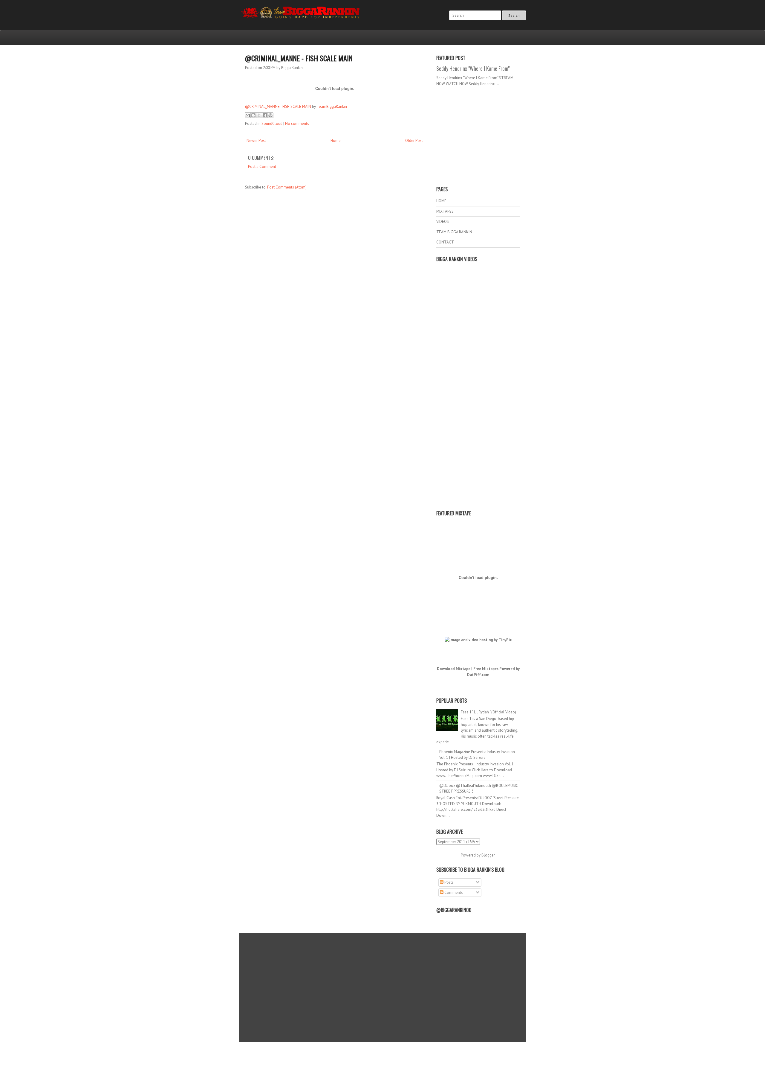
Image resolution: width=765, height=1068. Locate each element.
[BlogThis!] (253, 115)
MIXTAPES (445, 211)
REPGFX (380, 1056)
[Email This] (248, 115)
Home (336, 140)
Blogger (488, 855)
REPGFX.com (398, 1056)
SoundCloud (271, 123)
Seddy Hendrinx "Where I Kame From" (473, 68)
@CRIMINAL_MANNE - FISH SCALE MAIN (299, 58)
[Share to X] (259, 115)
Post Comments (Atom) (287, 187)
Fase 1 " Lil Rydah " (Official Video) (488, 712)
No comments (297, 123)
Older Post (414, 140)
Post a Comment (262, 166)
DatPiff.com (478, 674)
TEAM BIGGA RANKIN (454, 232)
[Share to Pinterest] (270, 115)
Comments (453, 892)
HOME (441, 200)
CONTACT (445, 242)
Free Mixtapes (485, 668)
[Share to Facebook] (265, 115)
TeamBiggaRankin (332, 106)
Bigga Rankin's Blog (370, 1051)
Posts (448, 882)
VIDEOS (442, 221)
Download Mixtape (453, 668)
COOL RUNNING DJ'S (425, 1051)
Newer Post (256, 140)
